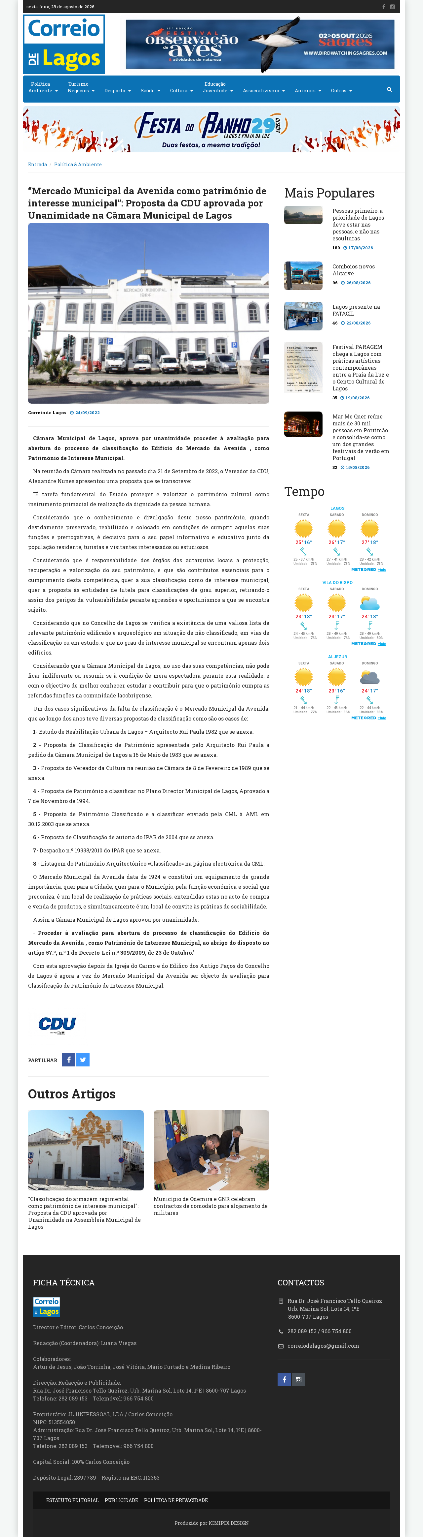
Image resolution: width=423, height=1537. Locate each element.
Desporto (114, 90)
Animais (305, 90)
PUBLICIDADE (121, 1500)
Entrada (37, 164)
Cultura (178, 90)
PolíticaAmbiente (40, 87)
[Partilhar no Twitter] (83, 1060)
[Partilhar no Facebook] (69, 1060)
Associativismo (261, 90)
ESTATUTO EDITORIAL (72, 1500)
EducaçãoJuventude (215, 87)
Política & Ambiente (78, 164)
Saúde (148, 90)
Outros (338, 90)
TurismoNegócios (78, 87)
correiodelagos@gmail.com (323, 1345)
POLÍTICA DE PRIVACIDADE (176, 1500)
